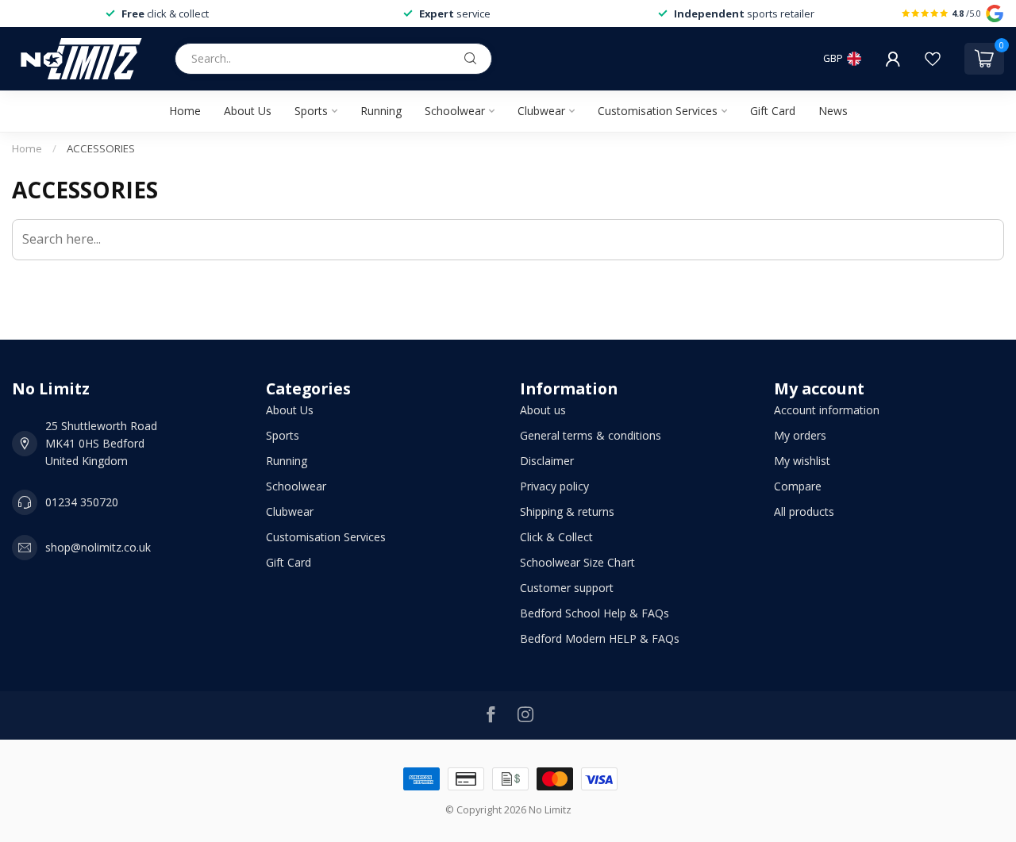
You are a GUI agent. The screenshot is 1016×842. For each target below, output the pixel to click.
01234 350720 (81, 501)
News (833, 110)
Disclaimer (547, 460)
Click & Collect (556, 536)
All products (804, 511)
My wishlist (802, 460)
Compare (798, 486)
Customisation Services (658, 110)
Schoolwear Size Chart (577, 562)
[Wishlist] (933, 59)
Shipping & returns (567, 511)
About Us (247, 110)
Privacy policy (554, 486)
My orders (800, 435)
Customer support (567, 587)
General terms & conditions (590, 435)
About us (543, 409)
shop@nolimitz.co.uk (98, 547)
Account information (826, 409)
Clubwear (541, 110)
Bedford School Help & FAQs (594, 613)
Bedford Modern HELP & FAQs (599, 638)
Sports (311, 110)
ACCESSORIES (101, 148)
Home (185, 110)
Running (381, 110)
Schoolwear (455, 110)
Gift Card (772, 110)
